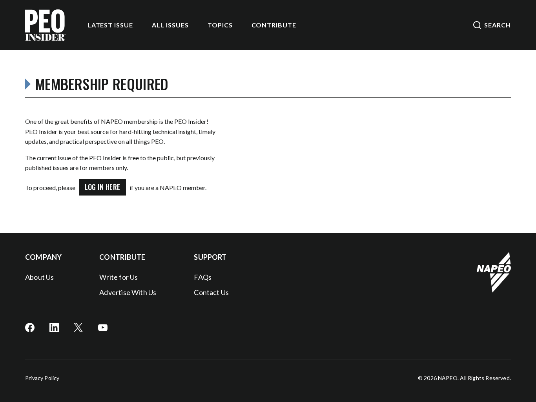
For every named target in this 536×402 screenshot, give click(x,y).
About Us (39, 277)
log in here (102, 187)
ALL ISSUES (170, 25)
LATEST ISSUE (110, 25)
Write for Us (118, 277)
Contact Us (211, 292)
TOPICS (220, 25)
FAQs (202, 277)
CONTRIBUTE (274, 25)
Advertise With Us (127, 292)
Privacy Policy (42, 378)
